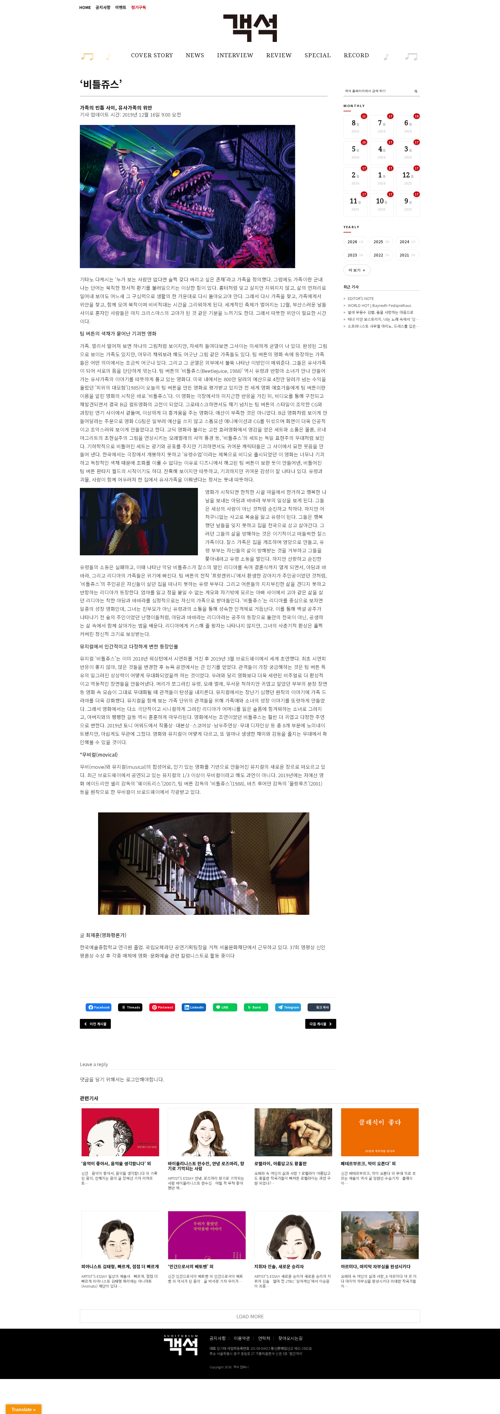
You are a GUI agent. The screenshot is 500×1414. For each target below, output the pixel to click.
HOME (85, 7)
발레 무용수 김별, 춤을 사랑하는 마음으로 (380, 312)
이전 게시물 (98, 1023)
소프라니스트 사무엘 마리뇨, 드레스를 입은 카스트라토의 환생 (397, 326)
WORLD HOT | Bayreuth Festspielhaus (379, 305)
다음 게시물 (318, 1023)
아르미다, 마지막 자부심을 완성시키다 (376, 1266)
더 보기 (357, 270)
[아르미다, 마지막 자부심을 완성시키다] (380, 1235)
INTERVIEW (235, 55)
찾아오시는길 (290, 1338)
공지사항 (103, 7)
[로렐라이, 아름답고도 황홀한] (293, 1132)
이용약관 (242, 1338)
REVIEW (279, 55)
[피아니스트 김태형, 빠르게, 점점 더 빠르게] (120, 1235)
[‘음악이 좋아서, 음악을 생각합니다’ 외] (120, 1132)
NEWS (195, 55)
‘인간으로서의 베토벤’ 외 (191, 1266)
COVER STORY (152, 55)
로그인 (133, 1079)
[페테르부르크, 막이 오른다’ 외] (380, 1132)
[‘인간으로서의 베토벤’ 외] (207, 1235)
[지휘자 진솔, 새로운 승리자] (293, 1235)
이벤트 (120, 7)
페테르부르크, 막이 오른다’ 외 (368, 1163)
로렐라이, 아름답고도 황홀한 (280, 1163)
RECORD (356, 55)
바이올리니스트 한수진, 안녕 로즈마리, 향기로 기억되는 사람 (206, 1166)
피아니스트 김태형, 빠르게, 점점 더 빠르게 (120, 1266)
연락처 (264, 1338)
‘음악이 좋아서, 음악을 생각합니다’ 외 (116, 1163)
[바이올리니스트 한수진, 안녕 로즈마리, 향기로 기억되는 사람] (207, 1132)
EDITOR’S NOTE (361, 298)
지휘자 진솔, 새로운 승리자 (279, 1266)
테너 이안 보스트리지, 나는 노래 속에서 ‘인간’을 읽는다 (391, 319)
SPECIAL (318, 55)
